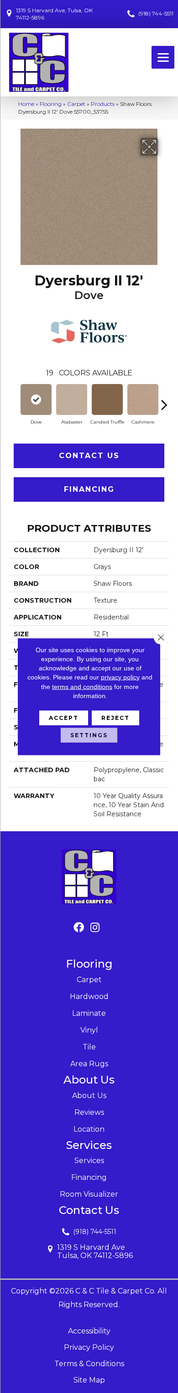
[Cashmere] (143, 399)
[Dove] (36, 399)
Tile (89, 1047)
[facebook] (78, 928)
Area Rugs (89, 1063)
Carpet (76, 103)
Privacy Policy (89, 1347)
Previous (14, 399)
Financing (89, 489)
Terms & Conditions (89, 1363)
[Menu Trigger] (163, 57)
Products (103, 103)
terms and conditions (82, 686)
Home (26, 103)
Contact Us (89, 455)
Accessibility (89, 1331)
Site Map (89, 1380)
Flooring (51, 103)
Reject (115, 717)
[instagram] (94, 928)
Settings (89, 735)
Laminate (89, 1013)
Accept (64, 717)
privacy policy (120, 677)
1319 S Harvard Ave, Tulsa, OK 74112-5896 (54, 14)
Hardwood (89, 996)
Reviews (89, 1112)
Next (164, 399)
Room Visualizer (89, 1194)
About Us (89, 1095)
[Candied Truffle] (107, 399)
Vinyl (89, 1030)
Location (89, 1129)
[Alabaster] (71, 399)
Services (89, 1160)
